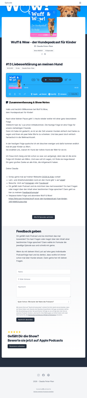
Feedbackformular (30, 192)
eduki (62, 180)
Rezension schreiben (17, 346)
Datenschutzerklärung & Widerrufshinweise (42, 315)
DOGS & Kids (48, 177)
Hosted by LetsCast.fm (43, 389)
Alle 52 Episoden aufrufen (43, 217)
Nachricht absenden (25, 319)
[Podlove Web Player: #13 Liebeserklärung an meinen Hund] (43, 85)
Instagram (29, 183)
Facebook (43, 183)
